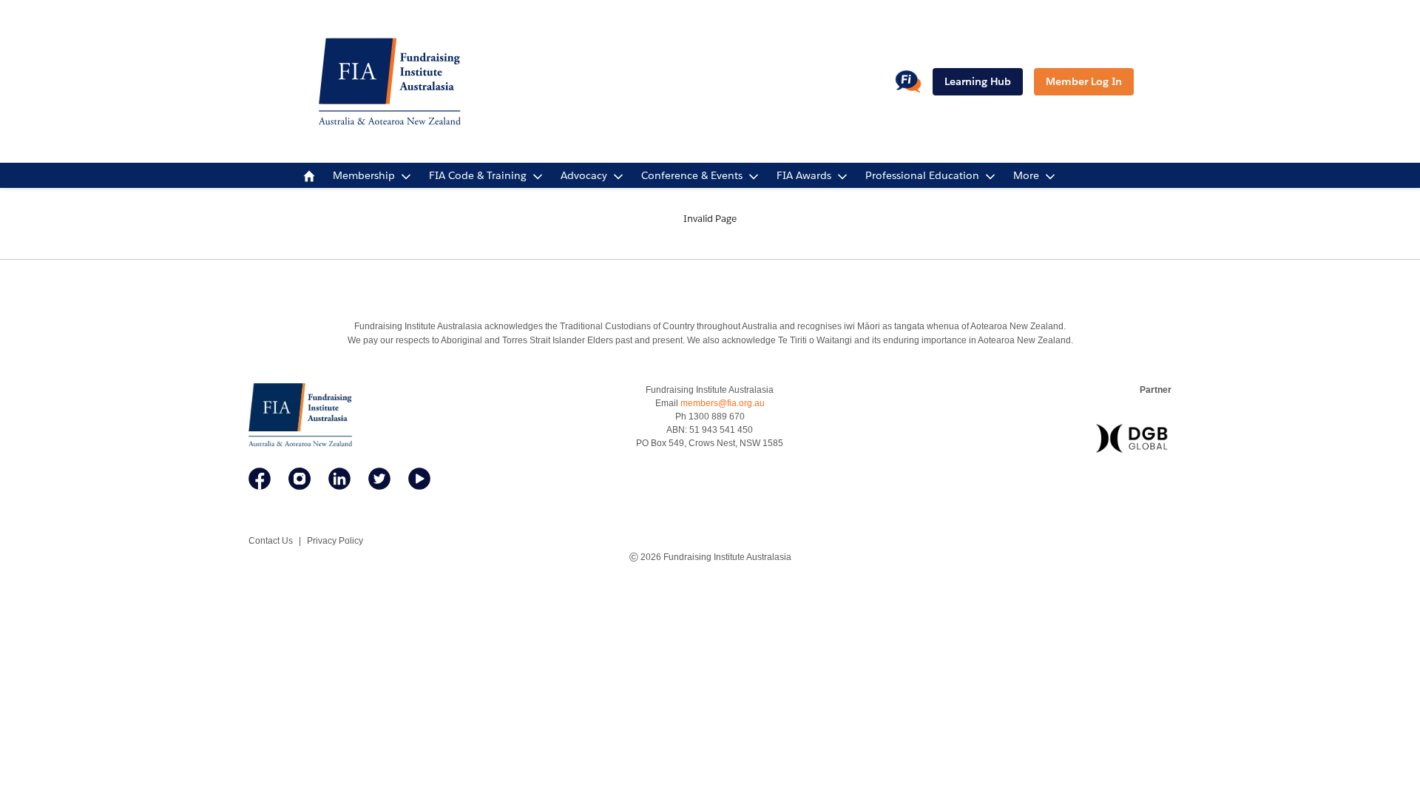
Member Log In (1084, 81)
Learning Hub (977, 81)
